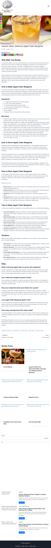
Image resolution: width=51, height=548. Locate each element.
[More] (22, 55)
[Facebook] (3, 55)
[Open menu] (48, 6)
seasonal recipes (39, 330)
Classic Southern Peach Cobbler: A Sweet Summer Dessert (32, 495)
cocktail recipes (23, 330)
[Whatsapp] (15, 55)
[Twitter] (20, 55)
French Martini (46, 336)
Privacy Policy (32, 546)
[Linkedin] (10, 55)
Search (3, 435)
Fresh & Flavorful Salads (24, 506)
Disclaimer (17, 546)
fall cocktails (31, 330)
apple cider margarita (6, 330)
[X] (5, 55)
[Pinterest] (12, 55)
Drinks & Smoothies (5, 43)
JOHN (4, 49)
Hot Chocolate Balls (35, 422)
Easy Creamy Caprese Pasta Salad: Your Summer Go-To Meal (32, 509)
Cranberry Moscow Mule (10, 397)
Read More (22, 502)
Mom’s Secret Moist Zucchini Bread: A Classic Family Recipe (34, 525)
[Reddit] (7, 55)
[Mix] (1, 23)
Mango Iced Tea (33, 397)
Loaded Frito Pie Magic (7, 336)
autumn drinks (16, 330)
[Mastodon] (1, 20)
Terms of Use (25, 546)
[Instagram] (17, 55)
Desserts (21, 492)
